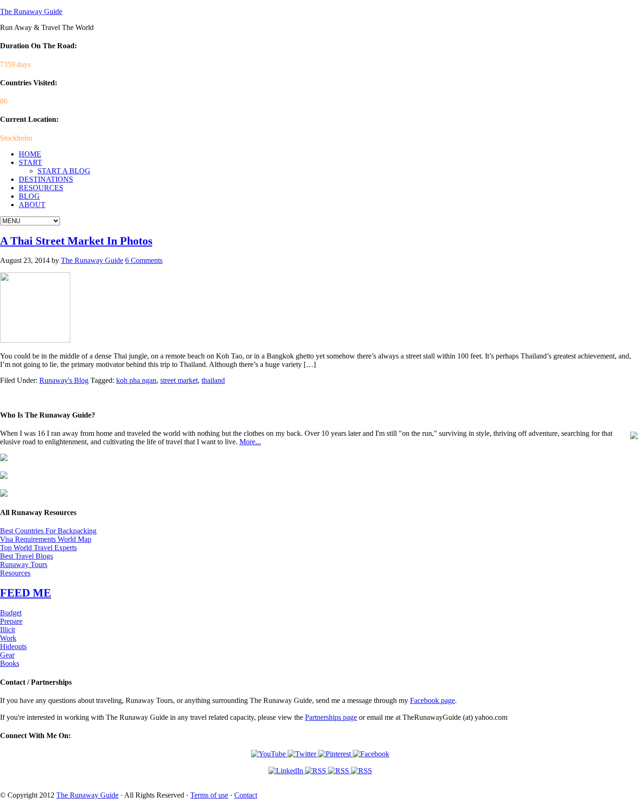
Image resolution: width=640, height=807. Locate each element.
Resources (15, 573)
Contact (245, 795)
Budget (11, 613)
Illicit (7, 630)
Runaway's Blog (64, 380)
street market (179, 380)
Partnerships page (331, 717)
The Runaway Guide (31, 11)
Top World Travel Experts (38, 548)
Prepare (11, 621)
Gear (7, 655)
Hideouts (13, 646)
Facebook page (432, 700)
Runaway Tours (23, 564)
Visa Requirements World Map (45, 539)
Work (8, 638)
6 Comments (144, 260)
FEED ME (25, 593)
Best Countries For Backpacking (48, 531)
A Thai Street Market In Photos (76, 241)
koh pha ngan (136, 380)
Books (9, 663)
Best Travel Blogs (26, 556)
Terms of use (209, 795)
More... (250, 442)
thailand (213, 380)
